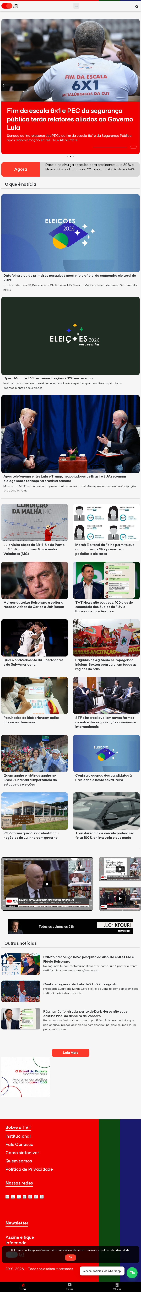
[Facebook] (30, 1196)
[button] (76, 6)
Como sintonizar (22, 1153)
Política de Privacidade (29, 1169)
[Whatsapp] (13, 1196)
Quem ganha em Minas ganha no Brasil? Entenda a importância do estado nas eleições (30, 780)
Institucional (18, 1136)
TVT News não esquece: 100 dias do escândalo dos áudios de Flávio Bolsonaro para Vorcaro (104, 607)
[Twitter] (24, 1196)
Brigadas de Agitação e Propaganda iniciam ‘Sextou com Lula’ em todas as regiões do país (106, 664)
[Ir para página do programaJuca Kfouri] (70, 933)
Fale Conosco (20, 1144)
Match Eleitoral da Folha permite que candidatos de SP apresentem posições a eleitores (104, 549)
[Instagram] (19, 1196)
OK (70, 1257)
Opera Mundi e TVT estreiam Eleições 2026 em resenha (48, 378)
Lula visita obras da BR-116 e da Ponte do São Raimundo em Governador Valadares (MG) (33, 549)
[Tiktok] (36, 1196)
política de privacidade (115, 1250)
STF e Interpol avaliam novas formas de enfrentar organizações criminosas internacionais (106, 722)
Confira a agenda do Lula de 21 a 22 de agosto (80, 984)
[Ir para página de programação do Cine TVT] (25, 1096)
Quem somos (19, 1161)
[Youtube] (7, 1196)
